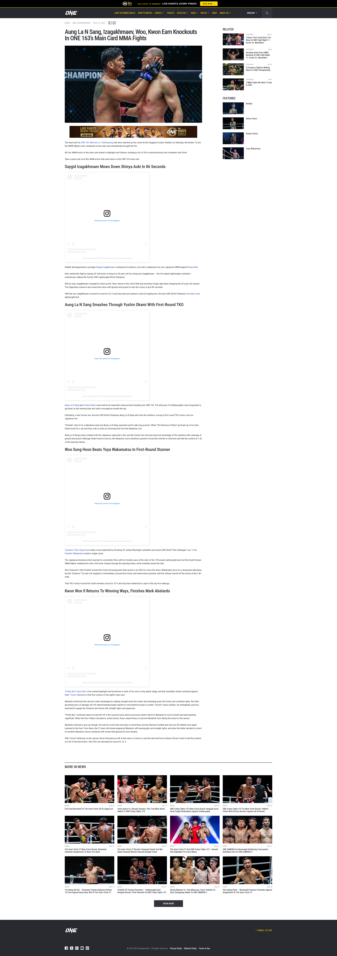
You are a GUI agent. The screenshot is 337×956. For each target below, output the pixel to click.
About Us (224, 13)
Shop (214, 13)
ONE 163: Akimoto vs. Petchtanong (97, 142)
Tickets (170, 13)
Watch (204, 13)
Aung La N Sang (72, 405)
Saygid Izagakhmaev (105, 267)
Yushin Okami (90, 405)
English (251, 13)
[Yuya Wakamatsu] (233, 153)
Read (193, 13)
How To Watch (145, 13)
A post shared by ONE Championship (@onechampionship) (107, 258)
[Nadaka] (233, 108)
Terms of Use (204, 948)
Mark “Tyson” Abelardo (75, 695)
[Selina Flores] (233, 123)
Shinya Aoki (192, 267)
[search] (267, 13)
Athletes (181, 13)
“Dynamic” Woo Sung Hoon (77, 550)
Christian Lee (192, 293)
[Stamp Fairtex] (233, 138)
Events (158, 13)
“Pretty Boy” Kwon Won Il (76, 691)
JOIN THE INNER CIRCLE (124, 13)
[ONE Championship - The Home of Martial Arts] (71, 13)
